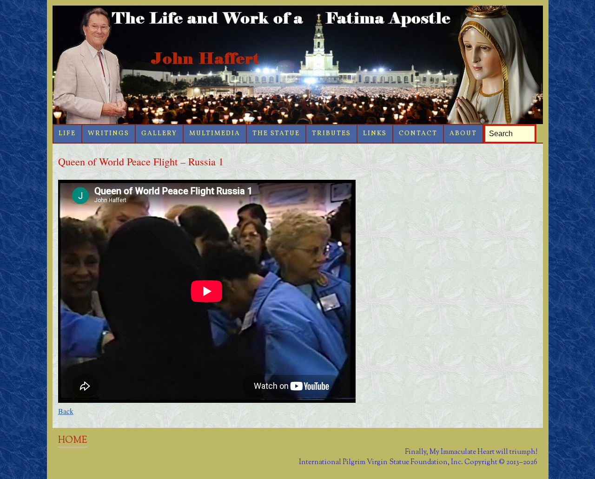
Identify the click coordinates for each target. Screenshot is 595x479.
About (463, 133)
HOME (72, 440)
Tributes (331, 133)
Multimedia (214, 133)
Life (67, 133)
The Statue (276, 133)
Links (375, 133)
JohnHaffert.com (298, 65)
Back (65, 411)
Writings (108, 133)
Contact (418, 133)
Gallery (159, 133)
